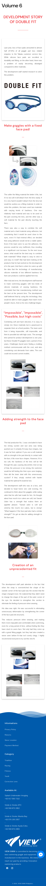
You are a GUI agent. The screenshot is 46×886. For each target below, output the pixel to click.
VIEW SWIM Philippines (25, 883)
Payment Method (11, 745)
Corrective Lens (11, 781)
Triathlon (8, 760)
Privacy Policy (10, 729)
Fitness (8, 771)
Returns (8, 735)
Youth (7, 776)
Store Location (11, 740)
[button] (41, 855)
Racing (7, 766)
